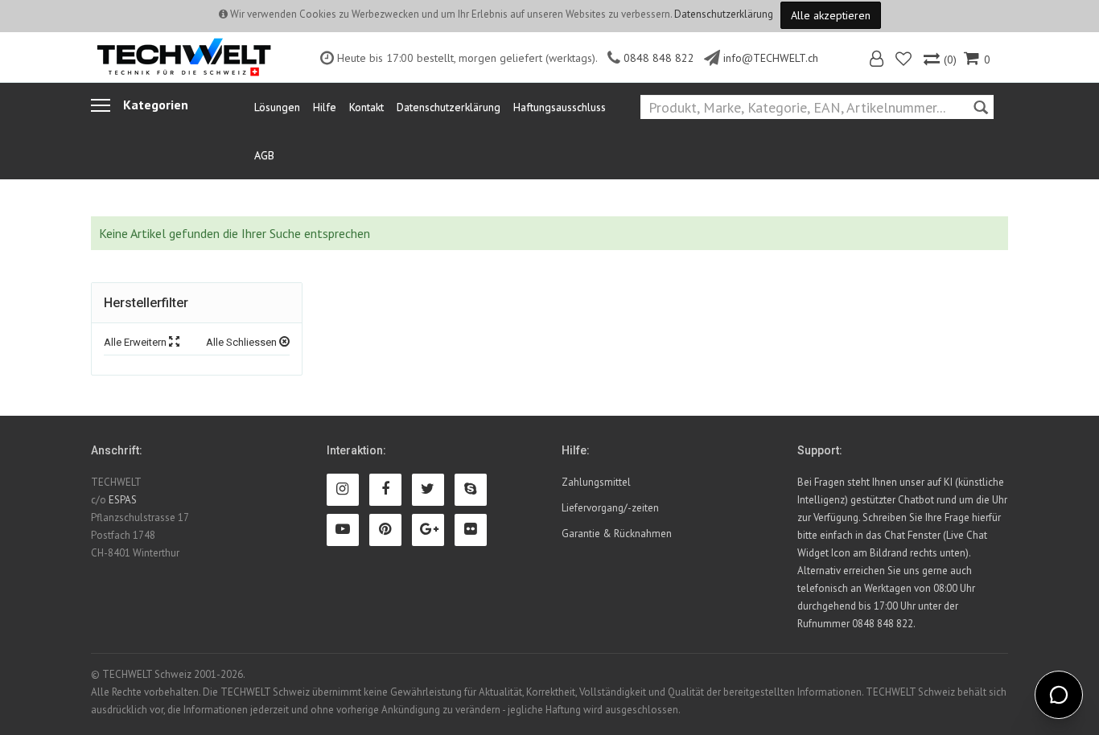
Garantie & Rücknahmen (617, 533)
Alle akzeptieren (831, 15)
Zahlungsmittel (596, 482)
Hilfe (324, 107)
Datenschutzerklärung (723, 14)
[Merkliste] (904, 61)
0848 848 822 (659, 58)
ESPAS (123, 500)
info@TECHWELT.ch (770, 58)
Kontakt (366, 107)
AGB (264, 155)
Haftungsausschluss (559, 107)
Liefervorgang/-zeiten (610, 508)
